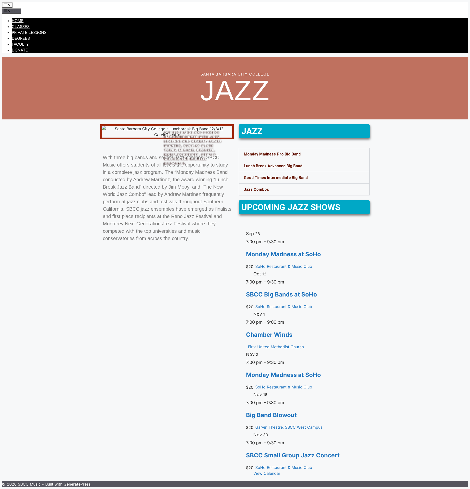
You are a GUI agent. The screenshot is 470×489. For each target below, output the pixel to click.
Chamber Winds (269, 334)
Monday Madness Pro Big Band (272, 154)
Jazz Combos (256, 189)
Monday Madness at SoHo (283, 254)
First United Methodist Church (276, 346)
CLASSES (21, 26)
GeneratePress (77, 484)
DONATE (20, 50)
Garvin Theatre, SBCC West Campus (288, 427)
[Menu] (7, 5)
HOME (18, 20)
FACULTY (20, 44)
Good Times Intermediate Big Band (276, 177)
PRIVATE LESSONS (29, 32)
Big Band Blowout (271, 415)
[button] (304, 154)
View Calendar (266, 473)
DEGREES (21, 38)
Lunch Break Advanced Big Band (273, 166)
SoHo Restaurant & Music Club (283, 266)
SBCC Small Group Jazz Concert (293, 455)
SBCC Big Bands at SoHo (281, 294)
